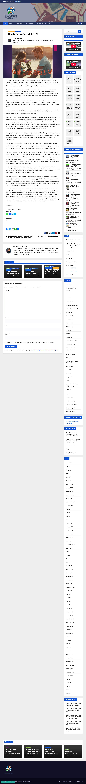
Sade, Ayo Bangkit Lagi (72, 453)
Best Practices (69, 350)
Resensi (68, 397)
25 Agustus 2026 (70, 753)
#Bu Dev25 (36, 40)
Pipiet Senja (69, 423)
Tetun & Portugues (14, 268)
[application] (73, 46)
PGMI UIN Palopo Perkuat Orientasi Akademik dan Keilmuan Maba (73, 441)
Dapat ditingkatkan (73, 262)
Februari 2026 (69, 484)
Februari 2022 (69, 654)
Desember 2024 (70, 534)
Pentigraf (68, 377)
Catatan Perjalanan (71, 308)
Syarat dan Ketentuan (43, 23)
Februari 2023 (69, 612)
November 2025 (70, 495)
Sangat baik (71, 251)
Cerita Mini (52, 266)
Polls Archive (69, 274)
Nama (7, 318)
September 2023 (70, 587)
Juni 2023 (68, 597)
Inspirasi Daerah (70, 340)
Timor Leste (18, 31)
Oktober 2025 (69, 498)
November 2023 (70, 580)
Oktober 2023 (69, 583)
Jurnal (67, 389)
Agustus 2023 (69, 590)
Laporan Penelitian (71, 347)
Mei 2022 (68, 644)
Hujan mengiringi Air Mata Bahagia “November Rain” (52, 271)
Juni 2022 (68, 640)
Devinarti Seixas (18, 38)
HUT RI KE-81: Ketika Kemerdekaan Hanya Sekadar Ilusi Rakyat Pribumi (73, 434)
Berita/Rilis (68, 301)
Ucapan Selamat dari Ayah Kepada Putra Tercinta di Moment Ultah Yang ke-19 (20, 236)
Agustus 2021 (69, 675)
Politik (67, 380)
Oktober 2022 (69, 626)
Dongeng (68, 326)
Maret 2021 (69, 693)
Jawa (67, 294)
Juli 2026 (68, 466)
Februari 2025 (69, 527)
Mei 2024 (68, 558)
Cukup (70, 258)
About (11, 23)
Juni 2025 (68, 512)
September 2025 (70, 502)
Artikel (7, 268)
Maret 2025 (69, 523)
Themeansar (28, 781)
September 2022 (70, 629)
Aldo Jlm (16, 275)
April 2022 (68, 647)
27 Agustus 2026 (11, 753)
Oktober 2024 (69, 541)
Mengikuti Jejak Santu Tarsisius (48, 236)
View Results (73, 271)
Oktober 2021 (69, 668)
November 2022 (70, 622)
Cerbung (68, 312)
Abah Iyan (77, 133)
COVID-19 (68, 323)
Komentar (8, 290)
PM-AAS (68, 449)
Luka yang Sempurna (71, 445)
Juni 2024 (68, 555)
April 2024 (68, 562)
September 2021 (70, 672)
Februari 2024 (69, 569)
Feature (68, 333)
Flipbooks (29, 23)
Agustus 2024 (69, 548)
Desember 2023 (70, 576)
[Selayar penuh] (79, 49)
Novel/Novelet (11, 31)
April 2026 (68, 477)
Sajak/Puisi (68, 401)
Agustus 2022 (69, 633)
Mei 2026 (68, 473)
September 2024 (70, 544)
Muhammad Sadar (76, 173)
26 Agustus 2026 (31, 753)
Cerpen (68, 319)
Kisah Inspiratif (70, 344)
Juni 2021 (68, 683)
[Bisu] (77, 49)
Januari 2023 (69, 615)
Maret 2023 (69, 608)
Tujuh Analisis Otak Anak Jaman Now (13, 273)
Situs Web (7, 334)
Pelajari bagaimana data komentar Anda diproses (46, 350)
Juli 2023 (68, 594)
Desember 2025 (70, 491)
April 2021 (68, 690)
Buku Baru (19, 23)
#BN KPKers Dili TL (27, 40)
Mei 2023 (68, 601)
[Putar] (67, 49)
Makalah (68, 357)
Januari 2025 (69, 530)
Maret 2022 (69, 651)
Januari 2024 (69, 573)
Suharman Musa (71, 191)
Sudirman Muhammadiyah (69, 81)
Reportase (68, 394)
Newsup (22, 781)
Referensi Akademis (71, 384)
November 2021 (70, 665)
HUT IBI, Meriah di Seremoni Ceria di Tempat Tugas (73, 729)
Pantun (68, 373)
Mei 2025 (68, 516)
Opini (67, 369)
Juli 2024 (68, 551)
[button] (78, 23)
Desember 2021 (70, 661)
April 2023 (68, 605)
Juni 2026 (68, 470)
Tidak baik (71, 265)
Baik (69, 254)
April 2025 (68, 519)
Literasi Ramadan (70, 354)
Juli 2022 (68, 636)
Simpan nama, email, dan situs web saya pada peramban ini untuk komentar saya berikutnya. (30, 342)
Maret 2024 (69, 566)
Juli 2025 (68, 509)
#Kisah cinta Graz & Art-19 (46, 40)
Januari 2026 (69, 488)
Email (6, 326)
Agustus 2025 (69, 505)
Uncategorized (69, 411)
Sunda (67, 297)
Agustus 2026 (69, 463)
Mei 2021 (68, 686)
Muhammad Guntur (72, 160)
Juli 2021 (68, 679)
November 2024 (70, 537)
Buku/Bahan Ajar (70, 386)
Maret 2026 (69, 480)
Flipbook (68, 337)
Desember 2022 (70, 619)
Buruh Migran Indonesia (72, 305)
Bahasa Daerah (70, 288)
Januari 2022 (69, 658)
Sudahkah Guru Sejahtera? (73, 705)
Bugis (67, 290)
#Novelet (15, 42)
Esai (67, 330)
